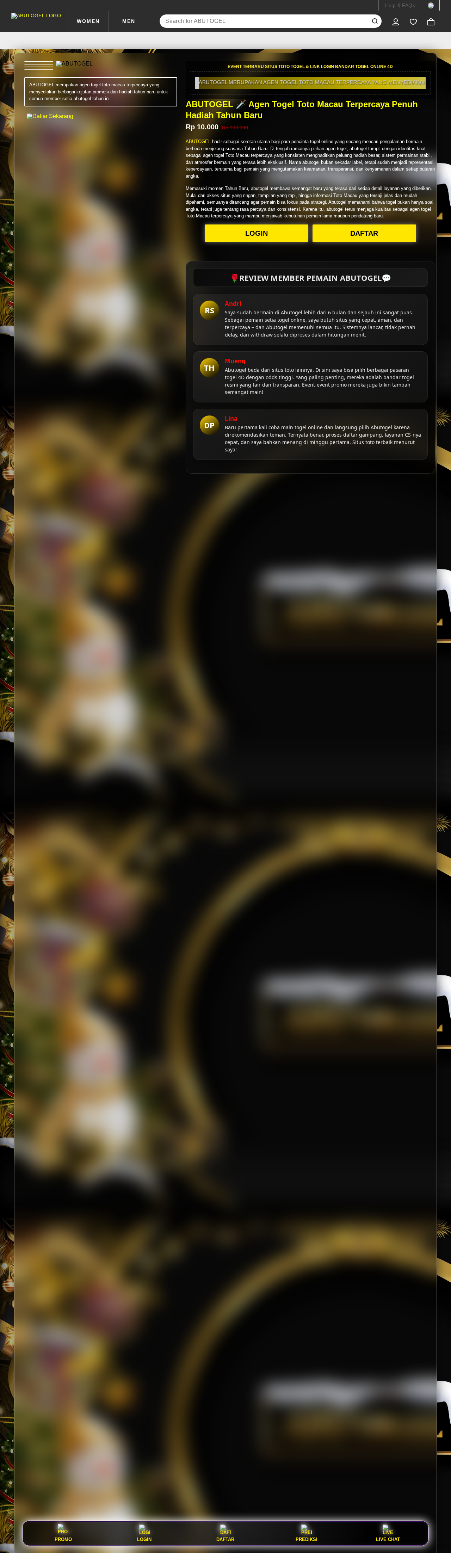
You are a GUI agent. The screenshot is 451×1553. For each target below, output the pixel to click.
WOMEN (88, 21)
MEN (128, 21)
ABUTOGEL (198, 141)
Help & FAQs (400, 5)
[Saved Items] (413, 21)
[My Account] (395, 21)
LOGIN (256, 233)
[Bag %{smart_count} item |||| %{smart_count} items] (431, 21)
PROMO (63, 1539)
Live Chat (388, 1539)
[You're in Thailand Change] (430, 5)
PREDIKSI (306, 1539)
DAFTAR (364, 233)
